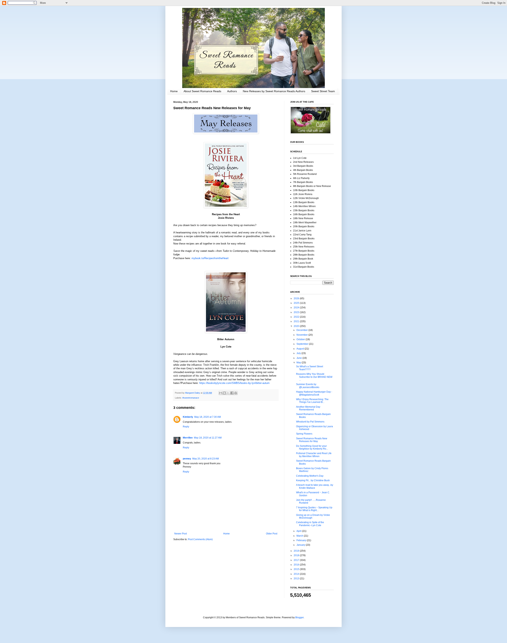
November (302, 334)
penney (187, 458)
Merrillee (188, 437)
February (301, 540)
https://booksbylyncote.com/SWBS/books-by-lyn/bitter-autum (234, 383)
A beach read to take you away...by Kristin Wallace (314, 486)
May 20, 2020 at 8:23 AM (205, 458)
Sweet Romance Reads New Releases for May (311, 440)
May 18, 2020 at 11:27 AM (208, 437)
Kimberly (188, 417)
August (300, 348)
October (301, 339)
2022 (297, 316)
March (300, 535)
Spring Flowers (304, 433)
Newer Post (180, 533)
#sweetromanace (190, 398)
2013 (297, 578)
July (298, 353)
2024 (297, 307)
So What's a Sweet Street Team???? (309, 368)
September (302, 344)
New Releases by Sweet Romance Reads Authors (274, 91)
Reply (186, 426)
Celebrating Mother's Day (309, 475)
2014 (297, 574)
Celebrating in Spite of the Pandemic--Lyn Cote (310, 524)
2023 (297, 312)
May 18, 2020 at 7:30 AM (207, 417)
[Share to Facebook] (232, 393)
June (299, 358)
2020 (297, 326)
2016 (297, 564)
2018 (297, 555)
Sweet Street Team (323, 91)
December (302, 330)
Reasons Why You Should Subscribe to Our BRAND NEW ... (314, 377)
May (299, 362)
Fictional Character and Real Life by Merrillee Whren (314, 454)
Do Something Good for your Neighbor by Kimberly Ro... (312, 447)
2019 (297, 550)
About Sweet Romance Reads (202, 91)
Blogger (299, 617)
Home (174, 91)
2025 (297, 303)
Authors (232, 91)
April (299, 531)
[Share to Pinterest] (236, 393)
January (301, 545)
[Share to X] (228, 393)
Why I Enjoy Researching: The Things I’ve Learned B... (312, 400)
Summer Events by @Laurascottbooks (307, 385)
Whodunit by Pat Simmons (310, 421)
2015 (297, 569)
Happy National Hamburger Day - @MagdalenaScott (314, 393)
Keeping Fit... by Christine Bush (313, 480)
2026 (297, 298)
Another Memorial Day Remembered (308, 408)
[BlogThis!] (224, 393)
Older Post (271, 533)
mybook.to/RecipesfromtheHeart (210, 258)
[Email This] (221, 393)
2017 (297, 560)
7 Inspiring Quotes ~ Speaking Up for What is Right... (314, 509)
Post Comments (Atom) (200, 539)
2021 (297, 321)
